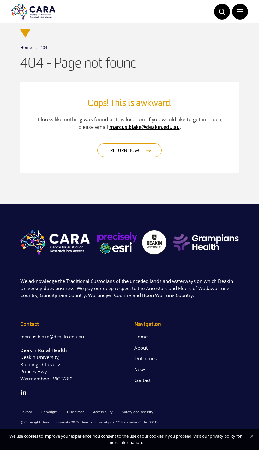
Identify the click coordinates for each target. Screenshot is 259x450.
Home (26, 47)
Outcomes (145, 358)
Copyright (49, 412)
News (140, 369)
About (141, 347)
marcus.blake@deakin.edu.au (144, 127)
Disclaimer (75, 412)
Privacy (26, 412)
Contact (142, 380)
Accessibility (103, 412)
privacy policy (222, 436)
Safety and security (137, 412)
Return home (126, 151)
